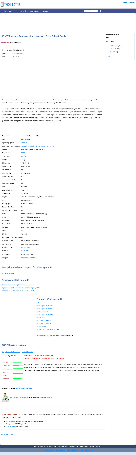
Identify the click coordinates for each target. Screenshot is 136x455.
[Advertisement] (53, 20)
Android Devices (48, 450)
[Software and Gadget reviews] (10, 7)
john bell (113, 49)
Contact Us (44, 446)
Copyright (52, 446)
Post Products (11, 426)
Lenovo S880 (40, 317)
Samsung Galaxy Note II (44, 308)
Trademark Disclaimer (87, 446)
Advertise (99, 446)
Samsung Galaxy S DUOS (45, 306)
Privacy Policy (62, 446)
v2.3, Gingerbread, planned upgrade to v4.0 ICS (37, 146)
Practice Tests (35, 11)
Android (24, 143)
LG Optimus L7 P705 (43, 323)
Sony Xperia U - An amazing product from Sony (18, 352)
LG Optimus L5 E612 (43, 320)
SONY (23, 153)
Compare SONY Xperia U (47, 335)
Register (131, 2)
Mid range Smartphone (29, 258)
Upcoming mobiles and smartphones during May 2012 (21, 288)
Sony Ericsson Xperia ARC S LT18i (47, 329)
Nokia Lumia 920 (42, 311)
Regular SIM (25, 247)
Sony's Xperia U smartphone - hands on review (18, 285)
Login (125, 2)
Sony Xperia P (41, 326)
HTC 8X (38, 303)
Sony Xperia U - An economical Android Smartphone (20, 291)
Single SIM (25, 251)
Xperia (23, 156)
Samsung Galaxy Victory (44, 314)
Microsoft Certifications (85, 450)
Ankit (112, 52)
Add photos (10, 424)
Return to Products (7, 434)
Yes (22, 231)
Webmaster (114, 46)
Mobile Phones (18, 53)
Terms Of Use (73, 446)
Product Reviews (22, 11)
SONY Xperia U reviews (24, 388)
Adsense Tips (60, 450)
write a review (21, 398)
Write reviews (10, 421)
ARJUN (13, 356)
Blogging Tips (71, 450)
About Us (35, 446)
